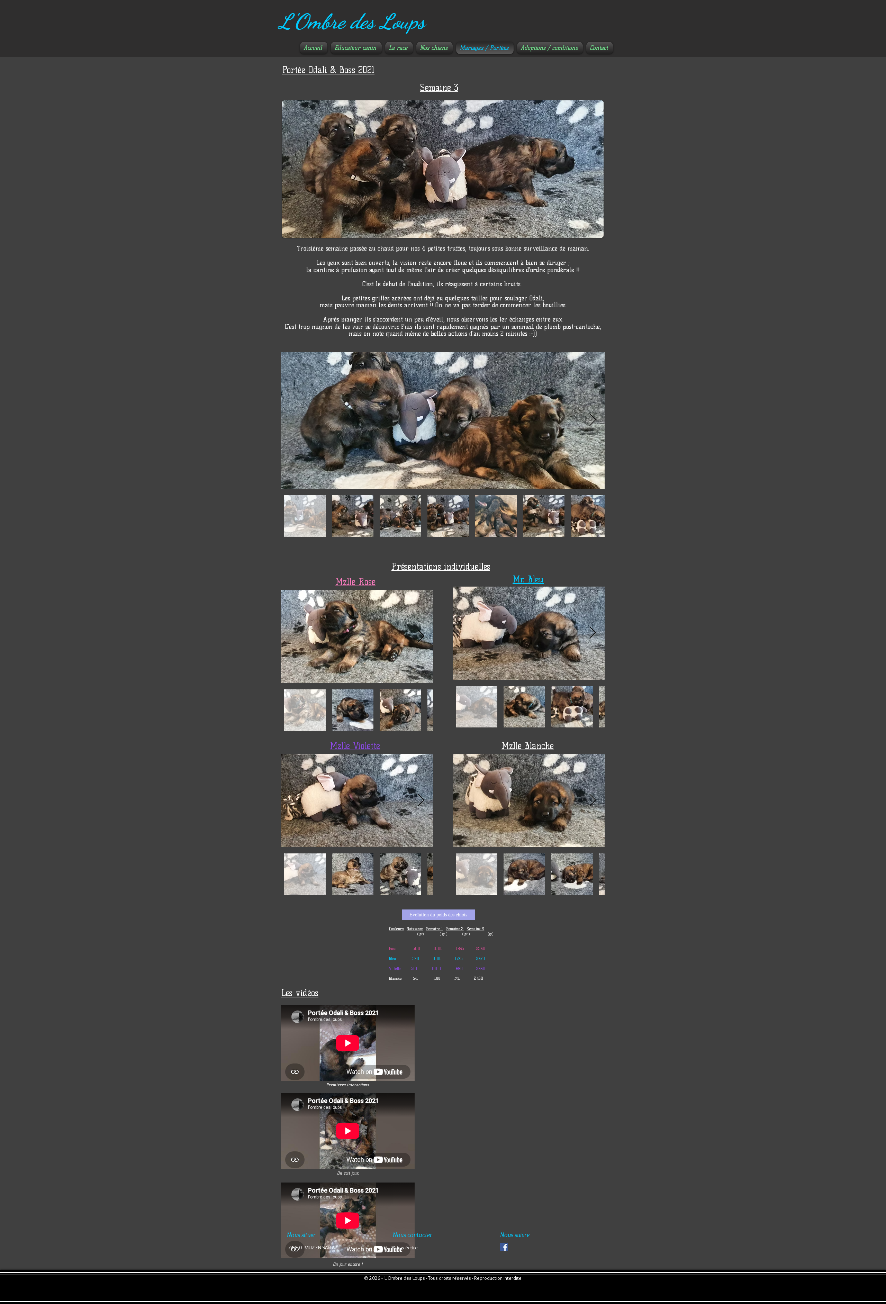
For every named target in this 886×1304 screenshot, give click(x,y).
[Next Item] (593, 420)
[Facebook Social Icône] (504, 1247)
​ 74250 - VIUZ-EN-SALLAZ (312, 1247)
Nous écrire (406, 1247)
